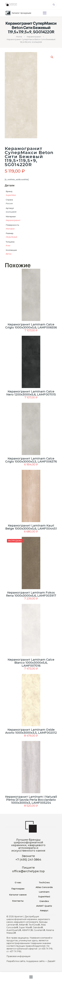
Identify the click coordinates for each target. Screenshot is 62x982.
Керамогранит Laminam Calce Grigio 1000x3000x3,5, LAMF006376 (31, 460)
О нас (18, 882)
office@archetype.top (28, 871)
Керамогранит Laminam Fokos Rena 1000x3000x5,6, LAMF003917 (31, 594)
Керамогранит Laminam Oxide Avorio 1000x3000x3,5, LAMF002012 (31, 731)
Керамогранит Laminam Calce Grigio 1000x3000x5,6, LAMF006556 (31, 326)
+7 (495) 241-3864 (28, 859)
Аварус (44, 910)
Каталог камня (18, 894)
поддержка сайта (35, 961)
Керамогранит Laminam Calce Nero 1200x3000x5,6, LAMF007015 (31, 393)
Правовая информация (18, 956)
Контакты (18, 900)
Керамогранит (34, 36)
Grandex (44, 901)
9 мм (8, 245)
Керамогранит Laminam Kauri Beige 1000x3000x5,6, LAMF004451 (31, 527)
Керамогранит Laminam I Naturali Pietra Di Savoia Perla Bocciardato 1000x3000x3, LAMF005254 (31, 799)
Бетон (9, 254)
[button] (52, 57)
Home (19, 36)
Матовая (10, 229)
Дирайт (51, 961)
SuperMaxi (11, 195)
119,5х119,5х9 (11, 237)
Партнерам (17, 888)
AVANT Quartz (44, 905)
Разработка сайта (15, 961)
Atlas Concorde (44, 887)
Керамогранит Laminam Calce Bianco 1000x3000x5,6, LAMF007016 (31, 662)
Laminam (44, 891)
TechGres (44, 882)
